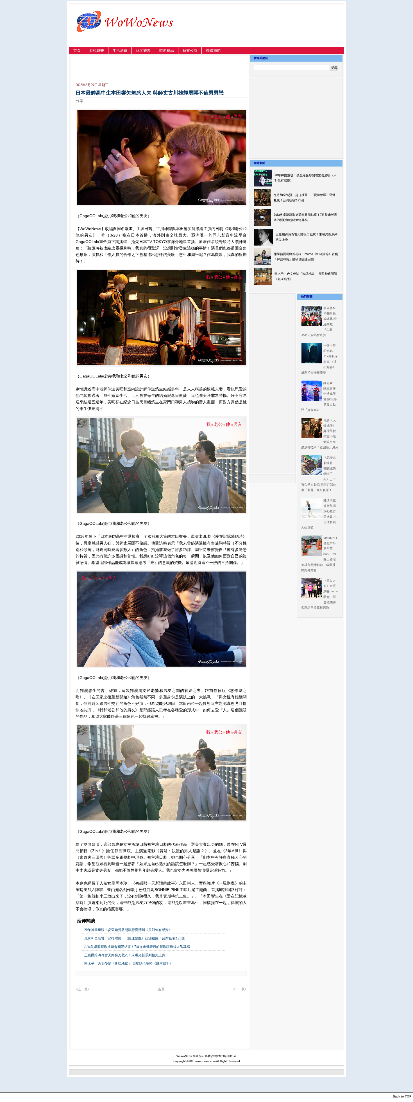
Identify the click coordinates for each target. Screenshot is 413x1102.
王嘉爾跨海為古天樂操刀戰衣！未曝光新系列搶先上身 (124, 955)
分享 (79, 100)
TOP (408, 1096)
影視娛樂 (96, 50)
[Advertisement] (283, 32)
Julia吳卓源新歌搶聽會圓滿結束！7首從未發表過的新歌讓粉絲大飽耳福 (137, 947)
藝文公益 (190, 50)
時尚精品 (166, 50)
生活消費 (120, 50)
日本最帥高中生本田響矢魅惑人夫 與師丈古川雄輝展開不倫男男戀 (150, 93)
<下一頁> (240, 989)
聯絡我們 (213, 50)
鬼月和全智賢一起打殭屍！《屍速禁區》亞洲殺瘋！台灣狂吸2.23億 (134, 938)
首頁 (77, 50)
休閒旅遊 (143, 50)
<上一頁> (83, 989)
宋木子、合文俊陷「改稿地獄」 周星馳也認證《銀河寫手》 (128, 964)
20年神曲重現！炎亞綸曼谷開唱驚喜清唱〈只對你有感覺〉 (128, 930)
